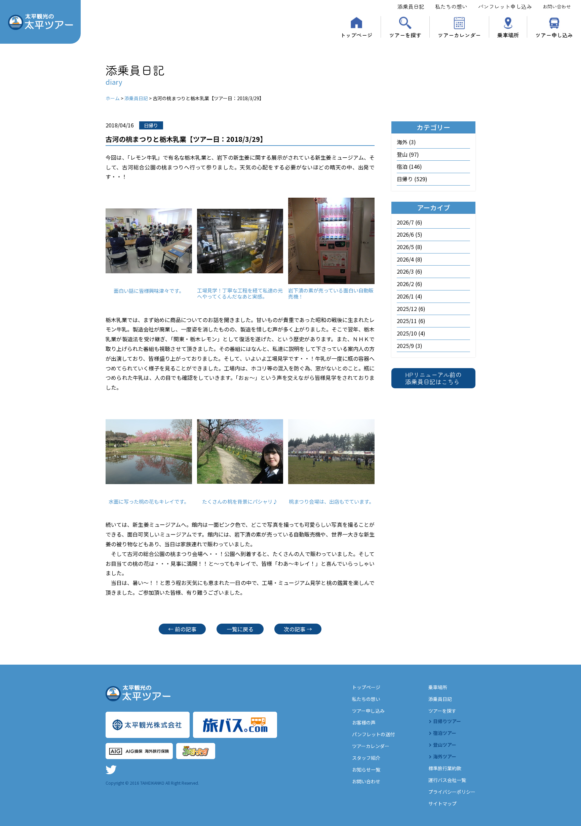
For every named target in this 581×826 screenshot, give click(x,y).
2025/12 (407, 309)
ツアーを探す (405, 34)
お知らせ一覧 (366, 769)
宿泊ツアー (444, 733)
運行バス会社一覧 (447, 780)
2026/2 (405, 284)
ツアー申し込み (554, 34)
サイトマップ (442, 803)
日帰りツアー (447, 721)
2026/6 (405, 234)
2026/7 (405, 222)
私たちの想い (451, 6)
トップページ (356, 34)
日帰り (405, 179)
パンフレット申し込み (505, 6)
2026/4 (405, 259)
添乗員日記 (410, 6)
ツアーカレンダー (459, 34)
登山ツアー (444, 744)
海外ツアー (444, 756)
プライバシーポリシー (451, 791)
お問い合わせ (557, 6)
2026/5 (405, 247)
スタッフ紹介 (366, 757)
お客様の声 (364, 722)
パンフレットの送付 (373, 734)
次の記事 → (298, 629)
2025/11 (407, 321)
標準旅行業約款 (444, 768)
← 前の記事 (182, 629)
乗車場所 (508, 34)
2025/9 (405, 346)
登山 (402, 154)
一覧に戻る (240, 629)
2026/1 (405, 296)
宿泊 (402, 166)
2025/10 (407, 333)
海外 (402, 142)
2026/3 (405, 271)
